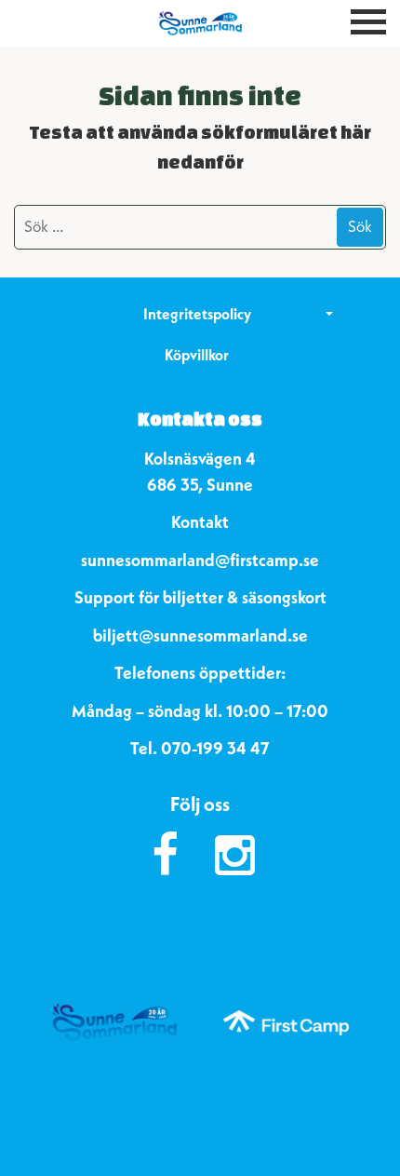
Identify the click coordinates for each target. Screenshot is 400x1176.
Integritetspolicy (197, 313)
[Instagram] (235, 855)
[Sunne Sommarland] (200, 23)
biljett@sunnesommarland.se (200, 635)
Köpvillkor (197, 354)
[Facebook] (165, 855)
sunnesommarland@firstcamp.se (200, 560)
